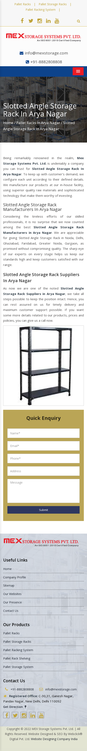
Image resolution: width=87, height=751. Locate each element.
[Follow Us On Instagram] (39, 20)
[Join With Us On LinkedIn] (48, 20)
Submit (43, 510)
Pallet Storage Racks (53, 4)
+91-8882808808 (46, 62)
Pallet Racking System (41, 10)
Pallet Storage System (18, 667)
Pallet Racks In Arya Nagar (38, 122)
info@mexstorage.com (46, 53)
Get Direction (13, 707)
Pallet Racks (22, 4)
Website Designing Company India (54, 739)
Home (8, 122)
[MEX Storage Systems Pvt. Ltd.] (43, 37)
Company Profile (14, 577)
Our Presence (12, 602)
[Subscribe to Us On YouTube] (57, 20)
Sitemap (8, 585)
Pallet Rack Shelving (16, 658)
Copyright (13, 729)
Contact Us (10, 611)
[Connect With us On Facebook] (22, 20)
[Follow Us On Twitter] (31, 20)
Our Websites (12, 594)
